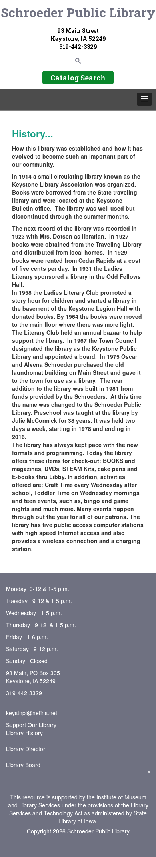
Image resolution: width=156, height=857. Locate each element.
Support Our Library (31, 725)
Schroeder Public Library (78, 12)
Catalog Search (78, 77)
